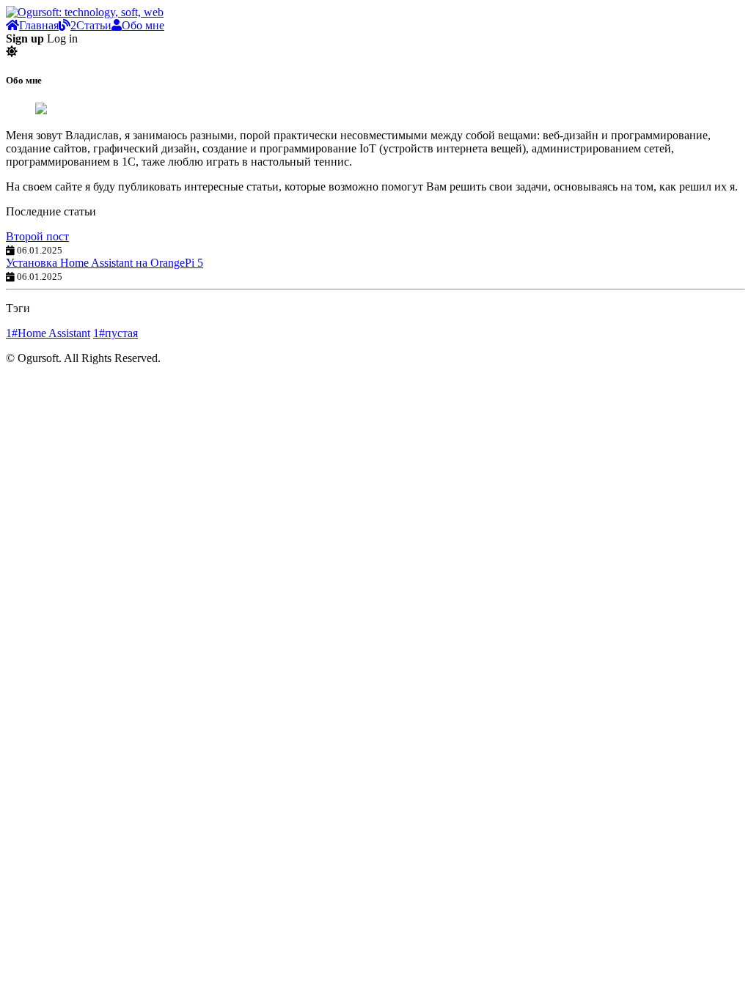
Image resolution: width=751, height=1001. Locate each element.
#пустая (115, 333)
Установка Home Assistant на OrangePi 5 (104, 262)
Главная (39, 25)
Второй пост (37, 236)
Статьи (90, 25)
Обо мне (143, 25)
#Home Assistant (48, 333)
